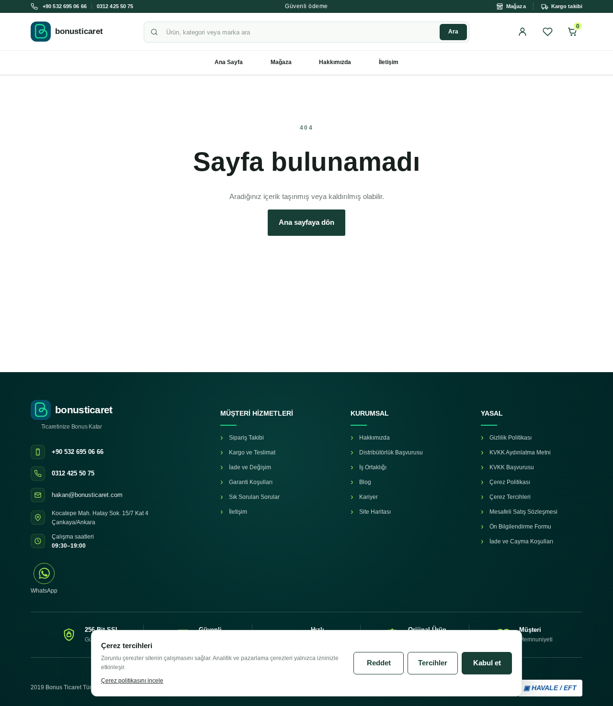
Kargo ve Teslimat (252, 452)
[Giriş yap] (522, 32)
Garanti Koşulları (250, 482)
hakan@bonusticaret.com (87, 494)
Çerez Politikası (509, 482)
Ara (453, 31)
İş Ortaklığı (372, 467)
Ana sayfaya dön (306, 222)
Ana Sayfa (229, 62)
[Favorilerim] (547, 32)
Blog (365, 482)
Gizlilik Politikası (510, 437)
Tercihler (432, 663)
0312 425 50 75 (115, 6)
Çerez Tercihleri (510, 497)
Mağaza (281, 62)
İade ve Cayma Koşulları (521, 541)
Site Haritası (375, 511)
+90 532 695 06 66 (65, 6)
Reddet (379, 663)
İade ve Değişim (250, 467)
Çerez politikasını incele (132, 680)
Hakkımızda (335, 62)
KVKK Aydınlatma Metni (520, 452)
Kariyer (368, 497)
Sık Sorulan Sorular (254, 497)
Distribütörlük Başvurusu (391, 452)
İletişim (388, 62)
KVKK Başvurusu (511, 467)
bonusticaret (79, 31)
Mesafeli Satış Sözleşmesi (523, 511)
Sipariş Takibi (246, 437)
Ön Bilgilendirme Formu (520, 526)
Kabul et (487, 663)
